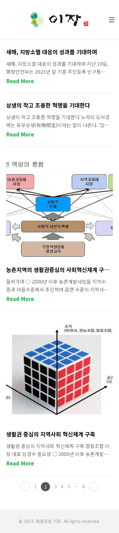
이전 (25, 486)
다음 (93, 486)
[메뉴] (111, 19)
